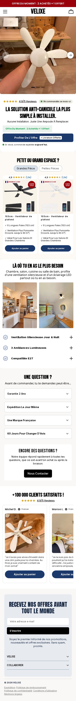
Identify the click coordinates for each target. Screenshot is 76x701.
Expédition (9, 687)
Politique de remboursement (31, 687)
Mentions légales (13, 694)
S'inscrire (15, 630)
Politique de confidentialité (18, 690)
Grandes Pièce (26, 168)
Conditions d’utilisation (45, 690)
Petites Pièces (50, 168)
